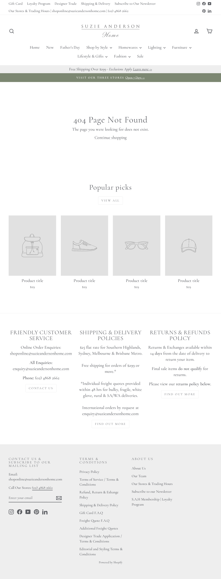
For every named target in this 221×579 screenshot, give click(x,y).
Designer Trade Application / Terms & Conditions (100, 538)
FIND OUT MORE (110, 424)
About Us (139, 468)
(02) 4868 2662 (42, 487)
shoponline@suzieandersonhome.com (41, 353)
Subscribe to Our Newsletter (135, 3)
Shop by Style (97, 47)
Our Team (139, 476)
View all (110, 200)
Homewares (128, 47)
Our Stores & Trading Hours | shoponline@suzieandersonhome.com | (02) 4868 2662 (68, 11)
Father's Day (70, 47)
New (50, 47)
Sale (140, 56)
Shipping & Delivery (95, 3)
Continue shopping (111, 137)
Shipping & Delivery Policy (98, 505)
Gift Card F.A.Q (91, 513)
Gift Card (16, 3)
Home (35, 47)
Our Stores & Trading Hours (152, 483)
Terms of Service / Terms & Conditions (99, 482)
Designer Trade (66, 3)
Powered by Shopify (110, 562)
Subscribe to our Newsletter (152, 491)
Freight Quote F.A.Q (94, 520)
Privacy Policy (89, 471)
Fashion (120, 56)
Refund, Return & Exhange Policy (98, 495)
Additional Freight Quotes (98, 528)
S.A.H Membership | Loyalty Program (152, 502)
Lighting (155, 47)
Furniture (180, 47)
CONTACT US (41, 388)
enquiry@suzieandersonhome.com (41, 368)
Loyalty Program (38, 3)
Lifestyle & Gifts (90, 56)
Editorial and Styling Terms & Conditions (101, 551)
